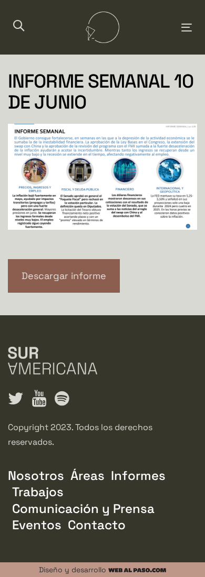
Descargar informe (64, 276)
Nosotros (36, 475)
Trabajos (38, 492)
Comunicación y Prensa (83, 508)
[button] (18, 26)
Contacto (97, 525)
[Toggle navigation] (162, 27)
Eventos (37, 525)
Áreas (87, 475)
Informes (138, 475)
